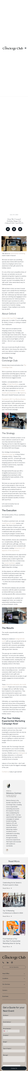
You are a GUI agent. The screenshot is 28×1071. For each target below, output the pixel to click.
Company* (6, 1035)
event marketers (10, 563)
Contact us (5, 772)
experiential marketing (17, 253)
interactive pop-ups (8, 454)
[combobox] (4, 1031)
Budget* (5, 1042)
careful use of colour (8, 523)
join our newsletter (14, 967)
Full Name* (6, 1015)
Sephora (23, 393)
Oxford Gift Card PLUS (9, 318)
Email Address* (7, 1022)
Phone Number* (7, 1028)
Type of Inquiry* (7, 1048)
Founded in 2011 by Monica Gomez (13, 399)
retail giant (21, 753)
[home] (12, 48)
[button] (25, 48)
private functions (12, 384)
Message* (5, 1055)
